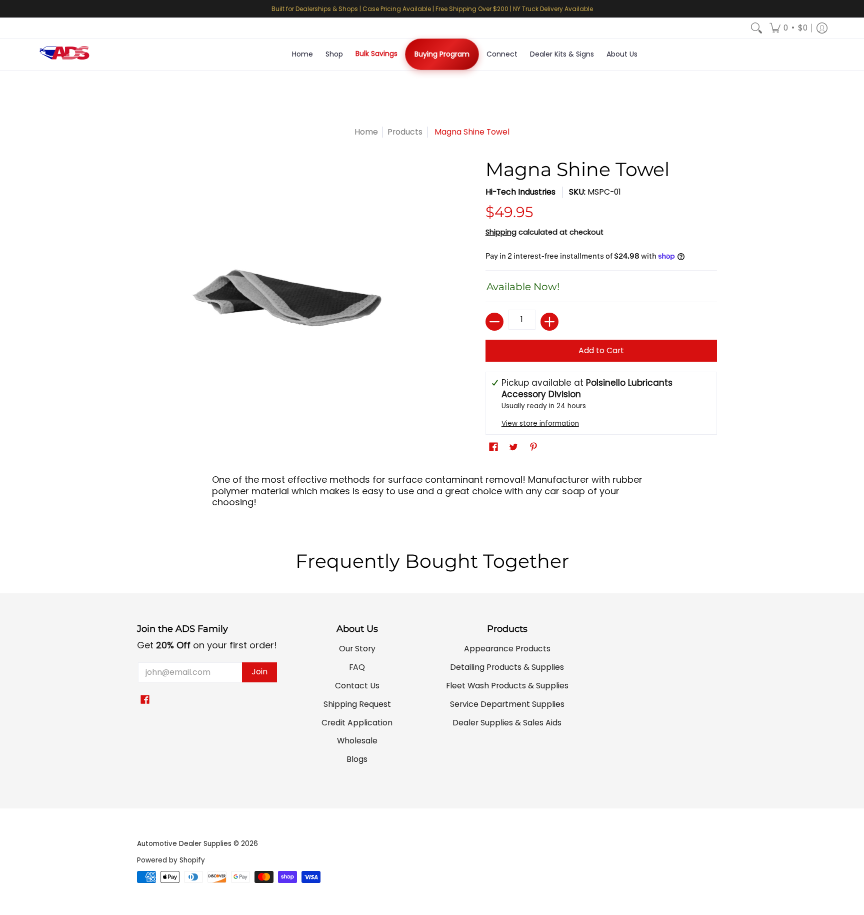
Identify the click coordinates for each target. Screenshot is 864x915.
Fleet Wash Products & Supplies (507, 685)
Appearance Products (507, 648)
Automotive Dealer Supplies (184, 843)
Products (405, 132)
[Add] (549, 322)
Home (366, 132)
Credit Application (357, 722)
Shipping (501, 232)
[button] (788, 28)
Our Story (357, 648)
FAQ (357, 667)
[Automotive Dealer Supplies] (64, 54)
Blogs (357, 759)
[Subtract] (495, 322)
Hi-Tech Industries (521, 192)
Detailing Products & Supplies (507, 667)
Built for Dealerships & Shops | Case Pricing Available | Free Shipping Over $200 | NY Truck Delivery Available (432, 9)
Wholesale (357, 740)
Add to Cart (601, 350)
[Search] (756, 28)
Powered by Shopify (171, 860)
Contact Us (357, 685)
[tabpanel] (432, 494)
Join (260, 671)
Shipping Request (357, 704)
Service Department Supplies (507, 704)
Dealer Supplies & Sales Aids (507, 722)
